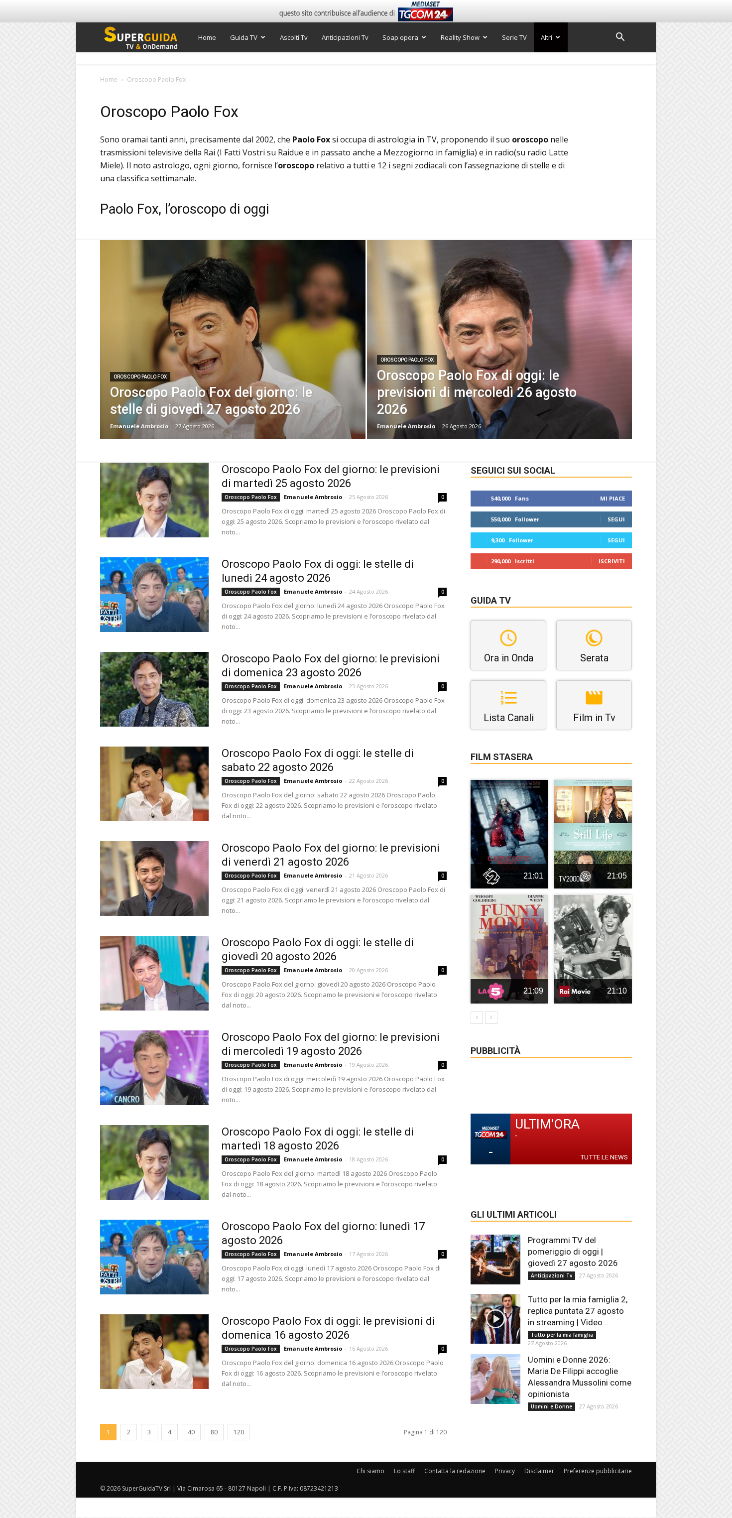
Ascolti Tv (294, 37)
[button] (620, 38)
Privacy (505, 1471)
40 (191, 1432)
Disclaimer (539, 1471)
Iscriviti (612, 561)
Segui (616, 519)
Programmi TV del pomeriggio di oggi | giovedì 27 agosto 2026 (573, 1251)
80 (214, 1432)
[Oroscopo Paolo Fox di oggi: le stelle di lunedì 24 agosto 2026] (154, 594)
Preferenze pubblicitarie (598, 1471)
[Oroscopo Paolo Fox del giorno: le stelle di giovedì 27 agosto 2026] (233, 355)
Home (207, 37)
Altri (546, 37)
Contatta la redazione (455, 1471)
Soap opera (400, 37)
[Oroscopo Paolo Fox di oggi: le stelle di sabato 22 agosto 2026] (154, 784)
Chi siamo (370, 1471)
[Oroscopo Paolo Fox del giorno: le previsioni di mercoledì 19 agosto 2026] (154, 1067)
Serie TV (514, 37)
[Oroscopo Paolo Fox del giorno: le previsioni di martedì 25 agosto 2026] (154, 500)
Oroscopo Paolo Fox (140, 377)
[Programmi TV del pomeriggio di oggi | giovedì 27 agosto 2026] (495, 1259)
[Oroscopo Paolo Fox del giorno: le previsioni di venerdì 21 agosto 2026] (154, 878)
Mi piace (612, 498)
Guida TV (243, 37)
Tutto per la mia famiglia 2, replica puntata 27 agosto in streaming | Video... (577, 1310)
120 (239, 1432)
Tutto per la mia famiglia (562, 1334)
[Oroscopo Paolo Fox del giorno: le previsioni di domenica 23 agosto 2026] (154, 689)
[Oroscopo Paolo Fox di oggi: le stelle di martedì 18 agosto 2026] (154, 1162)
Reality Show (460, 37)
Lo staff (404, 1471)
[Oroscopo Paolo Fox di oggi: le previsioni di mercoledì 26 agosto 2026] (499, 355)
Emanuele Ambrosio (139, 426)
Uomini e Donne (551, 1406)
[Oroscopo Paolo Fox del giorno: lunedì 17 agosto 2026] (154, 1257)
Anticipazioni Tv (345, 37)
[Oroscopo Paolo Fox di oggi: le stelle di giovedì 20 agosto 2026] (154, 973)
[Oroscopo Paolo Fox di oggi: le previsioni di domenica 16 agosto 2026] (154, 1351)
